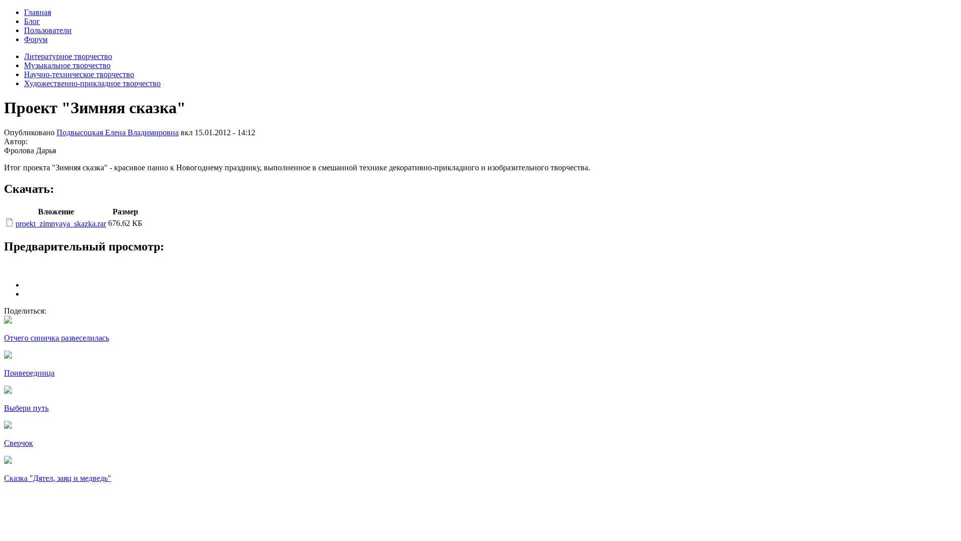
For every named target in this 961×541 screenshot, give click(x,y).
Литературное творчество (68, 56)
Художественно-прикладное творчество (92, 83)
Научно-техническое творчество (79, 74)
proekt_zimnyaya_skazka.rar (61, 223)
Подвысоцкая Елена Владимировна (118, 132)
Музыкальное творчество (67, 65)
